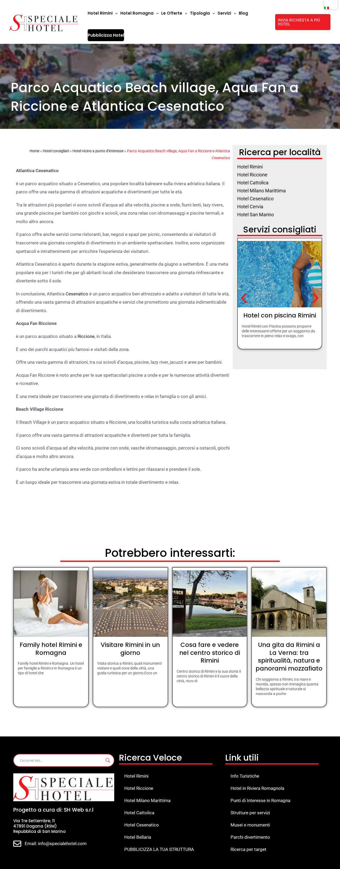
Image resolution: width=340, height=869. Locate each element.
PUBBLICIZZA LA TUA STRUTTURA (159, 849)
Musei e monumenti (250, 825)
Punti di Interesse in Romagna (260, 800)
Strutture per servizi (250, 812)
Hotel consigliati (56, 151)
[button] (115, 13)
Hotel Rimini (136, 776)
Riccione (86, 336)
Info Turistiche (245, 776)
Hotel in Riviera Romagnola (257, 788)
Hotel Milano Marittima (147, 800)
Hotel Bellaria (137, 837)
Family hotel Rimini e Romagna (51, 649)
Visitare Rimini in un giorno (130, 649)
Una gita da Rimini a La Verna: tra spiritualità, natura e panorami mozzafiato (289, 657)
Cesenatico (77, 293)
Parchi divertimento (250, 837)
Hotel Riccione (138, 788)
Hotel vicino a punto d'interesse (98, 151)
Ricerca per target (248, 849)
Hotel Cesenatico (141, 825)
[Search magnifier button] (108, 760)
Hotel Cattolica (139, 812)
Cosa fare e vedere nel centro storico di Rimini (209, 653)
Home (34, 151)
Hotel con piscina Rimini (279, 315)
